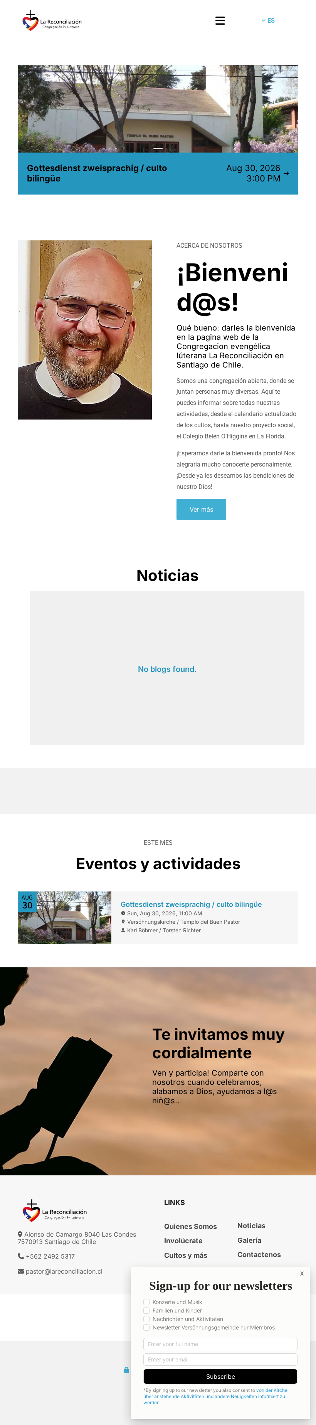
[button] (182, 20)
